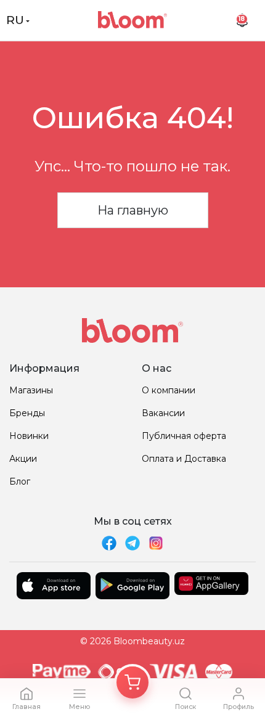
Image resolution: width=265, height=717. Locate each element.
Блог (19, 481)
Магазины (31, 390)
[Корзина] (132, 682)
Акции (23, 458)
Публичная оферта (184, 435)
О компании (168, 390)
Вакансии (163, 413)
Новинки (29, 435)
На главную (132, 210)
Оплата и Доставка (184, 458)
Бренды (27, 413)
